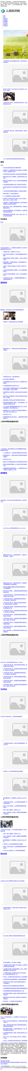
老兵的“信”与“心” (7, 414)
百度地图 (7, 1060)
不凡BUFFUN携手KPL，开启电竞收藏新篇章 (14, 850)
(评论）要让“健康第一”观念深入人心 (12, 809)
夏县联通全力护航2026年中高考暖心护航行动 (14, 400)
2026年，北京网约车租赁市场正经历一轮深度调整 (15, 976)
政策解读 (5, 21)
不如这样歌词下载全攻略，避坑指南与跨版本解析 (15, 174)
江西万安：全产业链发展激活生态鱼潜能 (13, 844)
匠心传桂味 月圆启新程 (8, 379)
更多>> (2, 165)
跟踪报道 (5, 20)
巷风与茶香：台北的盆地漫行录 (10, 193)
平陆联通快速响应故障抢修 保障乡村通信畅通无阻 (15, 988)
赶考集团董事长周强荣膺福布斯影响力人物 (13, 990)
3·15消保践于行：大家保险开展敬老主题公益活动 (15, 452)
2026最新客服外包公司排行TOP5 (11, 385)
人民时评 (3, 1043)
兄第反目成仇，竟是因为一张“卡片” (12, 251)
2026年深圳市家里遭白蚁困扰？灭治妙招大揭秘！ (15, 191)
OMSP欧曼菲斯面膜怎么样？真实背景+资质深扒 (14, 184)
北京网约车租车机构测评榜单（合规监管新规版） (15, 979)
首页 (4, 15)
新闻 (4, 17)
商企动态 (5, 24)
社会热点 (5, 18)
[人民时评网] (11, 13)
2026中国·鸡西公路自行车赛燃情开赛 (12, 167)
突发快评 (5, 25)
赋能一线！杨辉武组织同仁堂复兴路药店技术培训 (15, 461)
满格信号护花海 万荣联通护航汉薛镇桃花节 (13, 985)
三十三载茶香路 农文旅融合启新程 (11, 196)
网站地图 (3, 1060)
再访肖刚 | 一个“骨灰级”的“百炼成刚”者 (12, 1001)
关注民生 (5, 22)
